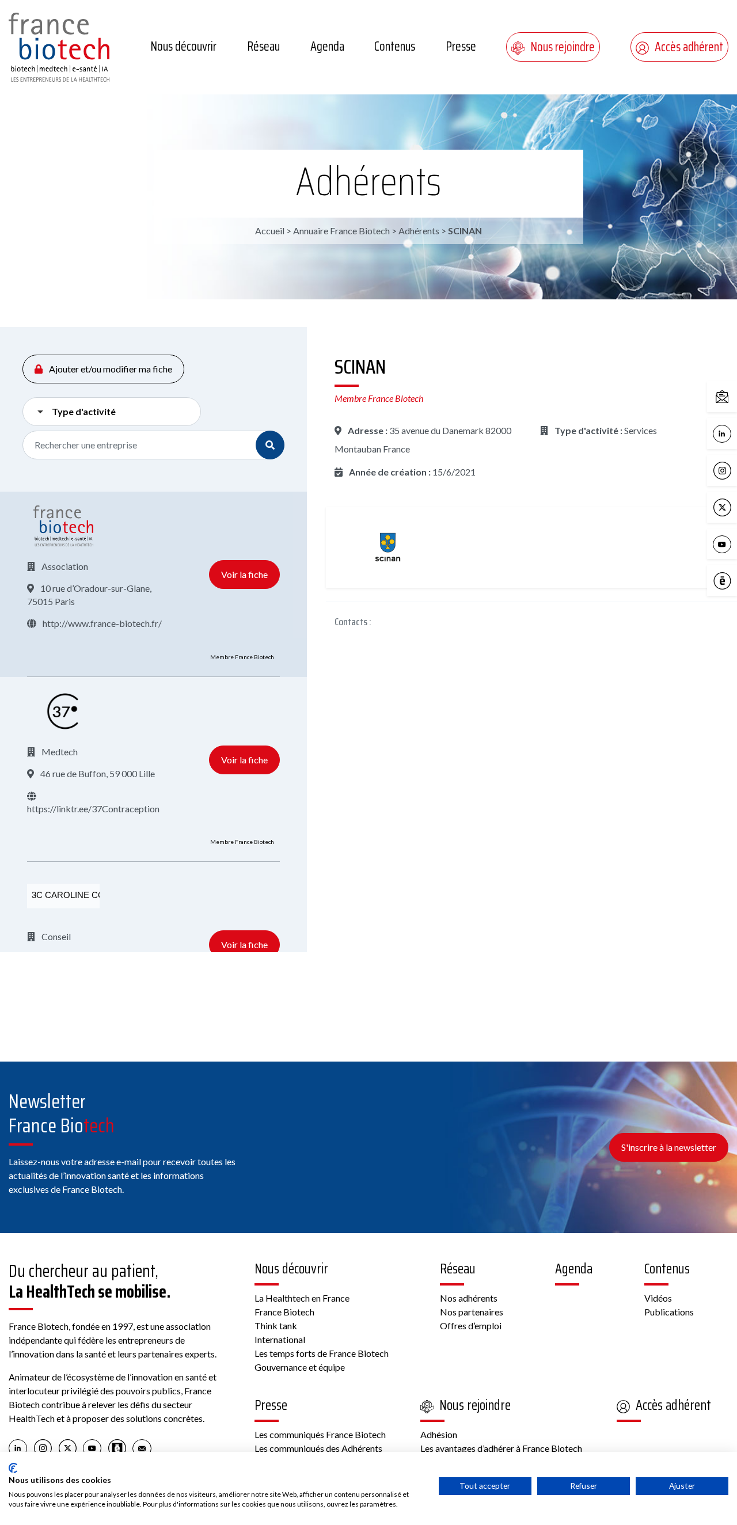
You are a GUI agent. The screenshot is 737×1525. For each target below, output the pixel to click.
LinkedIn (734, 432)
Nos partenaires (471, 1311)
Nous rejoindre (562, 47)
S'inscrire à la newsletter (668, 1147)
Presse (461, 46)
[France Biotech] (63, 525)
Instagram (734, 469)
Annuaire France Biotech (341, 230)
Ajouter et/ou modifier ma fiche (109, 368)
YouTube (734, 543)
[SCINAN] (387, 547)
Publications (669, 1311)
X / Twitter (734, 506)
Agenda (327, 46)
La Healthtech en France (301, 1297)
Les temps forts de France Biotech (321, 1353)
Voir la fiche (244, 574)
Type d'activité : (587, 430)
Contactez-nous (734, 395)
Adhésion (438, 1434)
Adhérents (368, 181)
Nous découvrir (183, 46)
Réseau (263, 46)
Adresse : (367, 430)
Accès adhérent (689, 47)
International (279, 1339)
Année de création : (389, 471)
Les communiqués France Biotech (320, 1434)
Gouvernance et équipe (299, 1367)
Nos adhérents (468, 1297)
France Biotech (284, 1311)
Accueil (269, 230)
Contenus (394, 46)
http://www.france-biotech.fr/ (101, 623)
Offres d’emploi (471, 1325)
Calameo (734, 580)
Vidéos (658, 1297)
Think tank (275, 1325)
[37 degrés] (63, 711)
